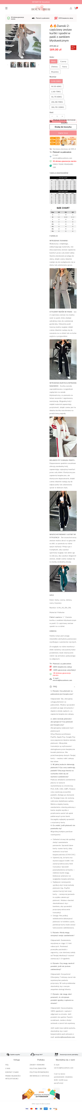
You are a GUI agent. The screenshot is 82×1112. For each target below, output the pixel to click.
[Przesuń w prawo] (38, 64)
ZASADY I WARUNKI (37, 1065)
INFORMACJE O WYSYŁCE (39, 1076)
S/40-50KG (56, 81)
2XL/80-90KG (57, 102)
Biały (53, 61)
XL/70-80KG (56, 97)
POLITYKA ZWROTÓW (38, 1068)
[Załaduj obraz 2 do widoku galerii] (20, 64)
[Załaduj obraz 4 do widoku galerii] (33, 64)
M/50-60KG (56, 86)
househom (47, 1103)
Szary (64, 67)
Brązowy (55, 72)
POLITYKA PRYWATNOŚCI (39, 1072)
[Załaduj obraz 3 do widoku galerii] (26, 64)
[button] (75, 8)
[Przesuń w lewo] (7, 64)
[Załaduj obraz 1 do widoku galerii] (13, 64)
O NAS (7, 1068)
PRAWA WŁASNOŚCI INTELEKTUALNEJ (13, 1077)
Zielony (54, 67)
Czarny (63, 61)
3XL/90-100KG (57, 107)
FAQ (6, 1065)
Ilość (51, 112)
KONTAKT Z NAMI (12, 1072)
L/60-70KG (56, 92)
